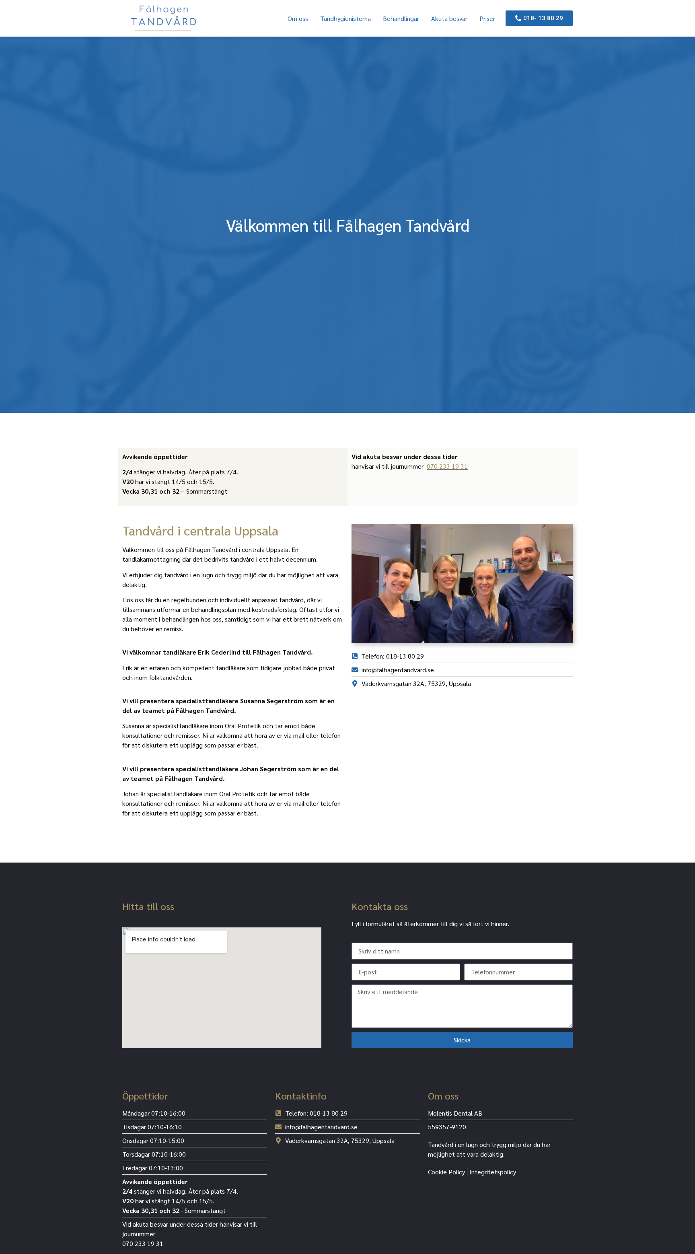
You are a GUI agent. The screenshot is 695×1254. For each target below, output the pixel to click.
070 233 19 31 (447, 466)
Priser (487, 18)
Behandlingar (401, 18)
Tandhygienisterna (345, 18)
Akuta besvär (449, 18)
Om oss (298, 18)
